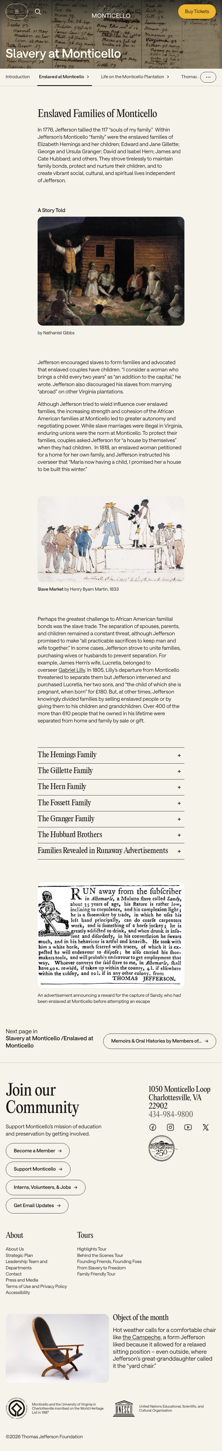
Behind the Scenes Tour (100, 1255)
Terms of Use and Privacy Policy (36, 1286)
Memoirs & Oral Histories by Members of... (156, 1041)
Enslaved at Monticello (61, 76)
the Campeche (142, 1336)
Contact (14, 1273)
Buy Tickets (197, 11)
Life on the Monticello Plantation (132, 76)
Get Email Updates (34, 1205)
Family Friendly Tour (96, 1273)
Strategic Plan (19, 1255)
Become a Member (34, 1151)
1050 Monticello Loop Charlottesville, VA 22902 (179, 1098)
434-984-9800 (171, 1115)
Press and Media (22, 1279)
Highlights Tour (91, 1248)
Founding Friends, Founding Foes (109, 1261)
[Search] (38, 11)
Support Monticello (35, 1169)
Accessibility (18, 1292)
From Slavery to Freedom (101, 1267)
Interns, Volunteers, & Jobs (42, 1187)
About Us (15, 1248)
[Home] (111, 11)
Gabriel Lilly (72, 670)
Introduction (18, 76)
